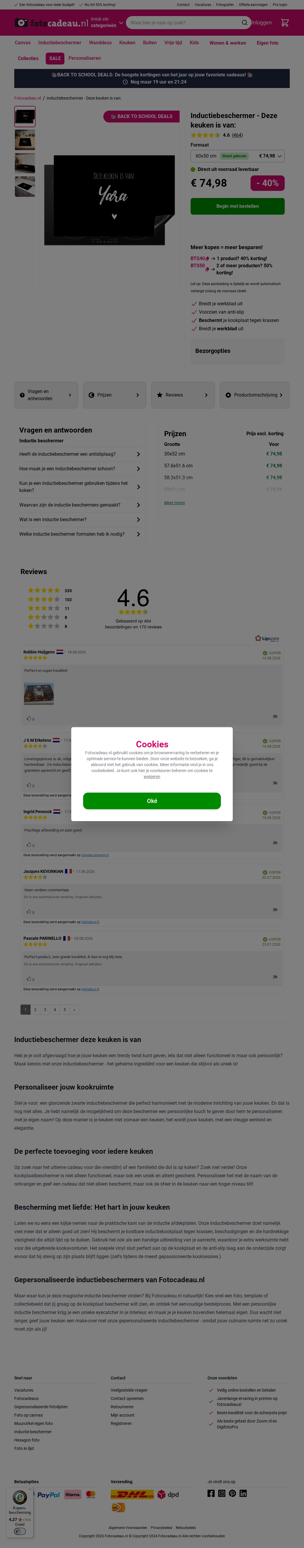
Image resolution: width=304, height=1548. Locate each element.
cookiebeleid (102, 770)
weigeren (152, 776)
